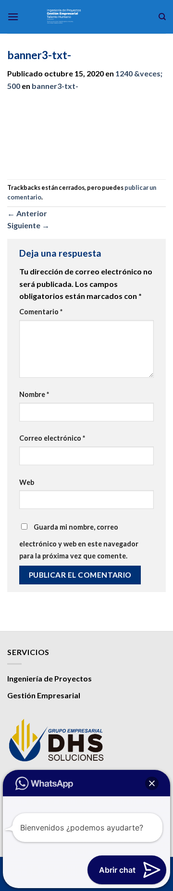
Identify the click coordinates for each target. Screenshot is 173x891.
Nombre (34, 394)
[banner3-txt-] (86, 136)
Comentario (40, 312)
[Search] (162, 17)
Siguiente (28, 225)
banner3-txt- (55, 85)
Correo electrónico (52, 438)
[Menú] (13, 16)
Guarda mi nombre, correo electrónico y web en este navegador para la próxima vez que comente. (78, 541)
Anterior (27, 213)
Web (26, 482)
